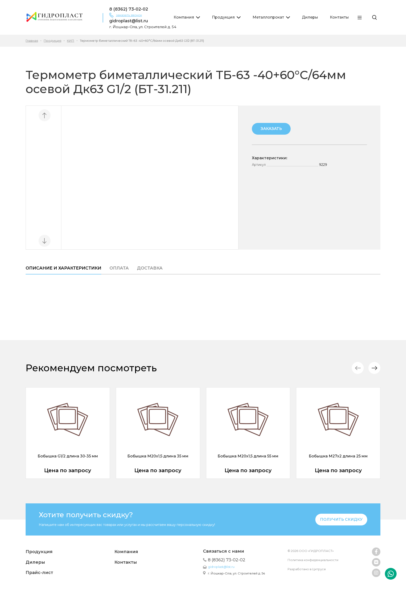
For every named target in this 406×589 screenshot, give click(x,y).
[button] (374, 368)
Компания (184, 17)
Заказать (271, 128)
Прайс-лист (39, 572)
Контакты (339, 17)
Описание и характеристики (63, 268)
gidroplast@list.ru (128, 20)
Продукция (223, 17)
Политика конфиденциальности (313, 560)
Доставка (150, 268)
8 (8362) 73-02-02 (128, 9)
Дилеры (310, 17)
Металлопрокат (268, 17)
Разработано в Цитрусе (307, 569)
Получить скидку (341, 519)
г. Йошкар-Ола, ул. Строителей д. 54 (236, 573)
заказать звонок (129, 15)
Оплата (119, 268)
